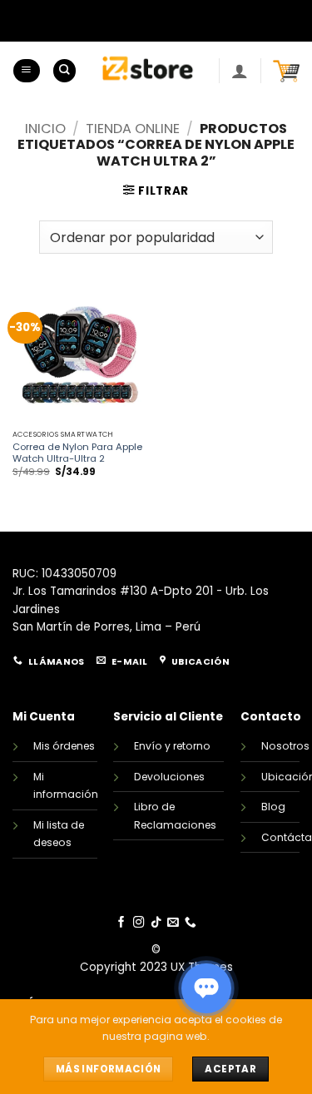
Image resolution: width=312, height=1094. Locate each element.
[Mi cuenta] (239, 70)
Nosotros (285, 746)
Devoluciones (169, 777)
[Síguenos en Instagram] (139, 923)
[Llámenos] (190, 923)
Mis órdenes (64, 746)
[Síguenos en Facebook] (121, 923)
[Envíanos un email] (173, 923)
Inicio (45, 128)
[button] (26, 70)
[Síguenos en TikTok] (156, 923)
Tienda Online (133, 128)
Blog (273, 806)
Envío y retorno (172, 746)
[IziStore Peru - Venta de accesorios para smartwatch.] (147, 71)
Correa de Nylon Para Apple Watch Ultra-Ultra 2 (77, 453)
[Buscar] (64, 70)
